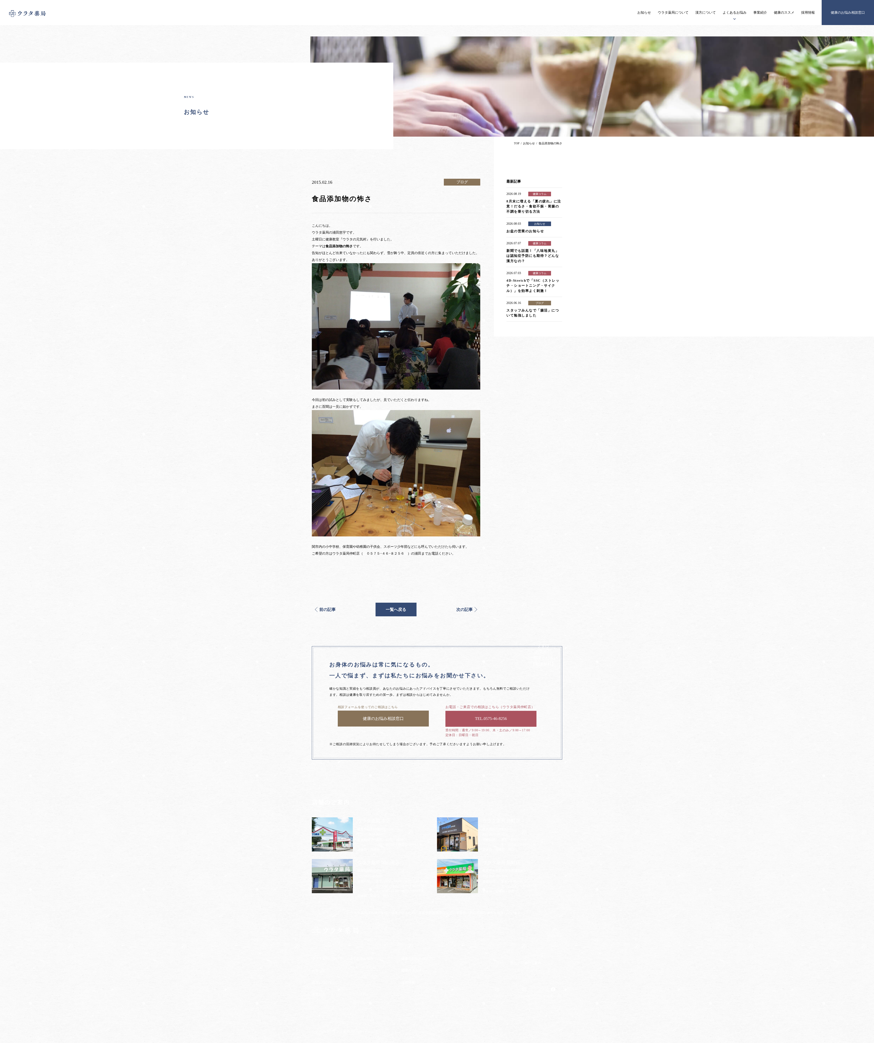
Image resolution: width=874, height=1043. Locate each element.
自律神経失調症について (366, 1002)
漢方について (705, 12)
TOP (516, 143)
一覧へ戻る (396, 609)
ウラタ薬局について (673, 12)
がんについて (358, 976)
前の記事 (327, 609)
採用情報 (808, 12)
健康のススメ (784, 12)
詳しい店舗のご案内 (526, 963)
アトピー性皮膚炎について (368, 967)
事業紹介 (760, 12)
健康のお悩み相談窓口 (848, 12)
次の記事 (464, 609)
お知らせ (644, 12)
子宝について (358, 985)
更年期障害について (363, 993)
